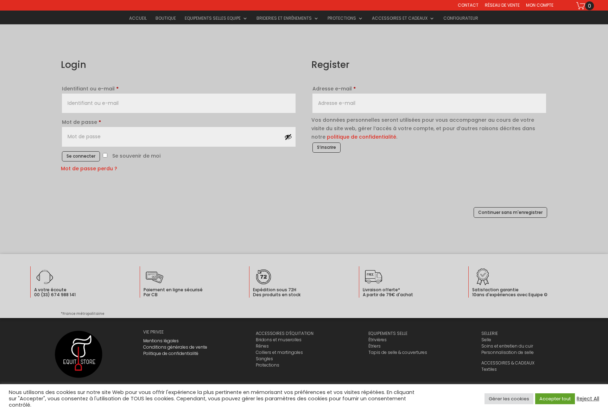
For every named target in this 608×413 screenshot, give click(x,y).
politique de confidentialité (361, 136)
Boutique (166, 18)
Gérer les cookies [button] (509, 398)
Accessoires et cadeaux (400, 18)
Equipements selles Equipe (213, 18)
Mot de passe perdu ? (89, 168)
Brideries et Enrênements (284, 18)
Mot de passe (81, 122)
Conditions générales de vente (175, 347)
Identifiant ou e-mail (90, 88)
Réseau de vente (502, 5)
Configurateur (460, 18)
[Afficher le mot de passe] (288, 137)
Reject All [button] (588, 398)
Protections (342, 18)
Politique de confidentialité (170, 353)
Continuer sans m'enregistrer (510, 212)
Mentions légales (161, 341)
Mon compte (539, 5)
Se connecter (80, 156)
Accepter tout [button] (555, 398)
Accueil (138, 18)
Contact (468, 5)
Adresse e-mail (334, 88)
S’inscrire (326, 147)
